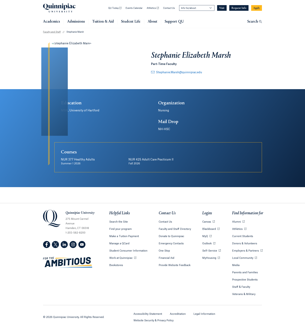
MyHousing (211, 258)
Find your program (120, 229)
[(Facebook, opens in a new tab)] (46, 244)
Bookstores (116, 265)
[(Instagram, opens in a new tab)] (73, 244)
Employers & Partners (247, 251)
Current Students (242, 236)
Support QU (174, 22)
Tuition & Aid (103, 22)
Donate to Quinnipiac (171, 236)
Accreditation (178, 314)
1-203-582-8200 (75, 233)
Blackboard (211, 229)
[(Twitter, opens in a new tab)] (55, 244)
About (152, 22)
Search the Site (118, 222)
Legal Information (204, 314)
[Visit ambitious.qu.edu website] (67, 262)
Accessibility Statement (147, 314)
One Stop (164, 251)
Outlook (208, 243)
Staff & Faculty (241, 287)
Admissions (76, 22)
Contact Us (169, 8)
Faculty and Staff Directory (175, 229)
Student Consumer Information (128, 251)
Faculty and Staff (52, 32)
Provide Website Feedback (174, 265)
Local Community (244, 258)
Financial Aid (166, 258)
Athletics (153, 8)
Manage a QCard (119, 243)
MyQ (207, 236)
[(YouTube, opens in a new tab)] (81, 244)
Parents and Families (245, 272)
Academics (51, 22)
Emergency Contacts (171, 243)
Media (236, 265)
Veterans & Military (243, 294)
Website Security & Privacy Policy (153, 320)
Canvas (208, 222)
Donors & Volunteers (244, 243)
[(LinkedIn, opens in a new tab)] (64, 244)
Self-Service (211, 251)
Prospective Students (245, 280)
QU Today (114, 8)
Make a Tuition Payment (124, 236)
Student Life (130, 22)
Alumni (238, 222)
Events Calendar (134, 8)
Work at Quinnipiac (122, 258)
